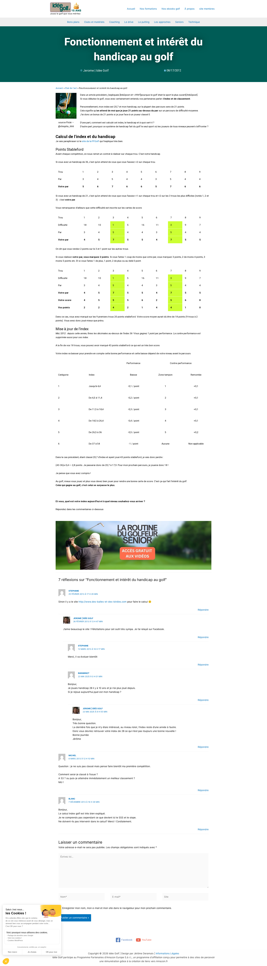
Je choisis (32, 952)
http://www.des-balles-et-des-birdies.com (103, 504)
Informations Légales (167, 856)
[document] (133, 917)
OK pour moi (51, 952)
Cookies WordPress (15, 940)
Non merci (12, 952)
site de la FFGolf (91, 43)
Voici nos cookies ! (15, 938)
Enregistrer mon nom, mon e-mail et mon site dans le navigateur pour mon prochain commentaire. (117, 810)
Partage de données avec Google (20, 935)
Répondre (203, 512)
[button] (6, 961)
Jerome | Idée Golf (93, 611)
